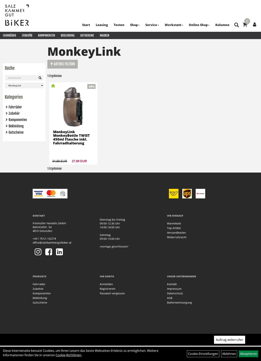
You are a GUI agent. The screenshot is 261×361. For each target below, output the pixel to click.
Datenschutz (175, 293)
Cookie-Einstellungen (203, 354)
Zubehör (27, 35)
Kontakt (172, 284)
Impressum (174, 289)
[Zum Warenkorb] (245, 25)
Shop (134, 25)
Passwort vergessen (112, 293)
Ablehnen (229, 354)
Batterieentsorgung (179, 302)
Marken (104, 35)
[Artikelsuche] (236, 25)
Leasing (102, 25)
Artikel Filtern (64, 64)
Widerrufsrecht (176, 237)
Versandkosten (176, 232)
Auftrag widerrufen (229, 340)
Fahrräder (9, 35)
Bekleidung (68, 35)
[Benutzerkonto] (254, 24)
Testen (119, 25)
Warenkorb (174, 223)
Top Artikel (174, 228)
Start (86, 25)
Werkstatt (173, 25)
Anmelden (106, 284)
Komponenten (46, 35)
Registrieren (107, 289)
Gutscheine (87, 35)
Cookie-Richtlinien (68, 355)
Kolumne (222, 25)
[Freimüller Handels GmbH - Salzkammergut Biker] (17, 15)
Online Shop (198, 25)
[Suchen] (40, 78)
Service (151, 25)
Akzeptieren (248, 354)
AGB (169, 298)
